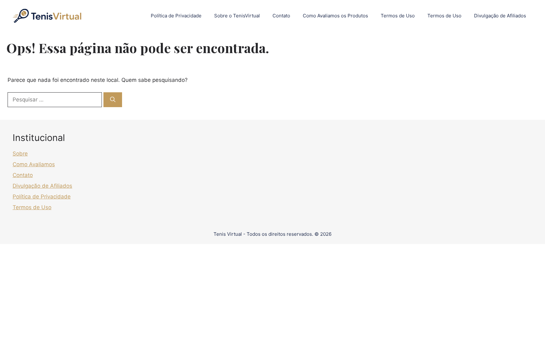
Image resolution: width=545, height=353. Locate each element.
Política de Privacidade (176, 16)
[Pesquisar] (112, 99)
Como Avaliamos (34, 164)
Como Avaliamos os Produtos (335, 16)
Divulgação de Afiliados (500, 16)
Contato (281, 16)
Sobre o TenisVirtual (237, 16)
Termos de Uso (398, 16)
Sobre (20, 153)
